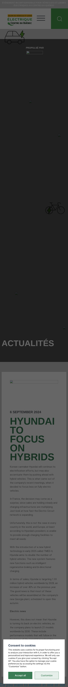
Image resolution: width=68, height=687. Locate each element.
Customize (46, 675)
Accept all (20, 675)
